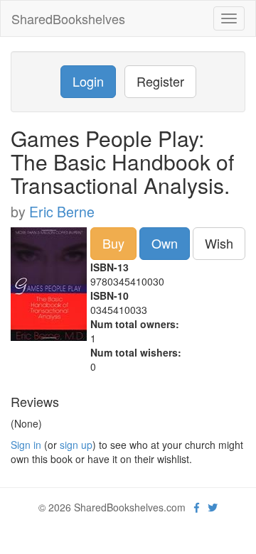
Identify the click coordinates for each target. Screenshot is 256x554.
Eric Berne (62, 212)
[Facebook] (196, 507)
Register (160, 81)
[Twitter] (213, 507)
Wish (219, 243)
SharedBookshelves (68, 18)
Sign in (26, 445)
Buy (113, 243)
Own (164, 243)
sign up (76, 445)
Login (88, 81)
